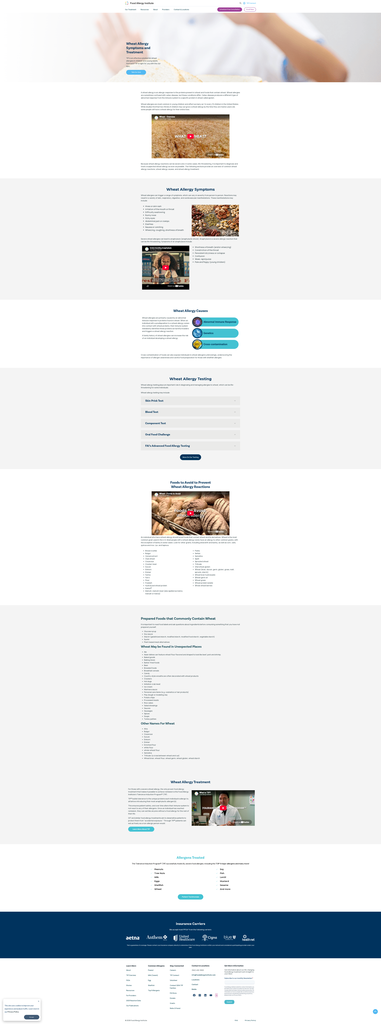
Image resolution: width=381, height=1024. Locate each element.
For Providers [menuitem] (131, 995)
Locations (195, 980)
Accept (31, 1017)
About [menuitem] (155, 9)
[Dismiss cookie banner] (38, 1001)
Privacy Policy (13, 1012)
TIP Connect (251, 3)
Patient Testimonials (190, 897)
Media (194, 989)
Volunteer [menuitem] (173, 980)
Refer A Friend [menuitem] (175, 1008)
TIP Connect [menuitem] (174, 975)
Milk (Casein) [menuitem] (153, 975)
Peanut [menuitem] (150, 970)
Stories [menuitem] (129, 985)
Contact (195, 984)
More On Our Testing (191, 457)
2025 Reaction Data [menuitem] (133, 1000)
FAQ (236, 1020)
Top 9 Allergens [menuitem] (154, 990)
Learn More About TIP (141, 829)
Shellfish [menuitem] (151, 985)
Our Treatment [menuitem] (130, 9)
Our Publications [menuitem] (132, 1006)
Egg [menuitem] (149, 980)
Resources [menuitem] (145, 9)
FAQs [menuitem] (128, 980)
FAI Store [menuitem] (173, 993)
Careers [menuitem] (173, 970)
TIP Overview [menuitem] (131, 975)
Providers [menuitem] (165, 9)
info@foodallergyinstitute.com (204, 975)
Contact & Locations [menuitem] (181, 9)
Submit (229, 1002)
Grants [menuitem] (172, 1003)
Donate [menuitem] (172, 998)
